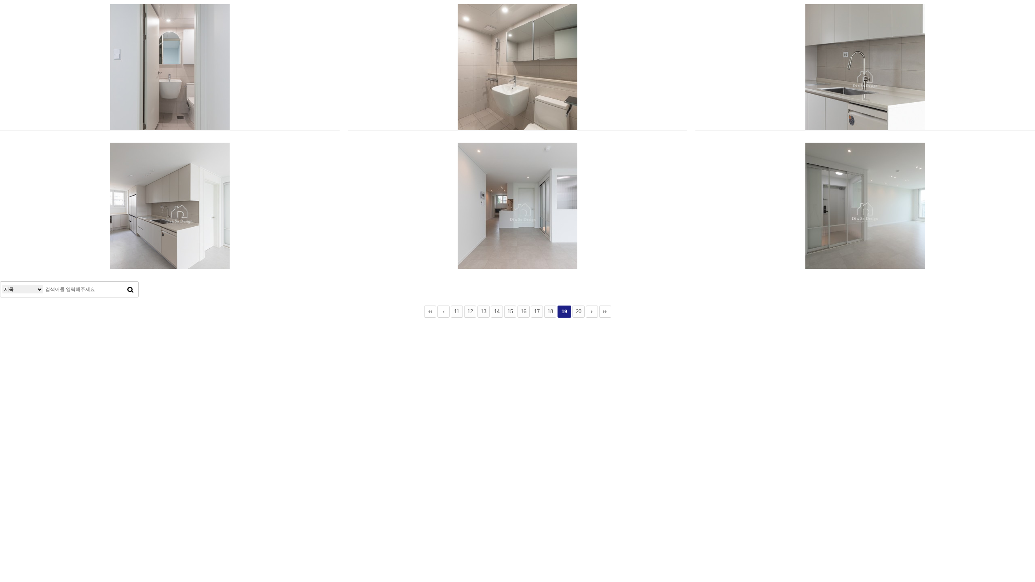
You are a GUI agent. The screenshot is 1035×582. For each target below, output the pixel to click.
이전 (443, 312)
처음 (430, 312)
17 (537, 311)
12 (470, 311)
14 (497, 311)
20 (578, 311)
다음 (592, 312)
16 (523, 311)
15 (510, 311)
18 (550, 311)
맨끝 (605, 312)
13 (483, 311)
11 (456, 311)
